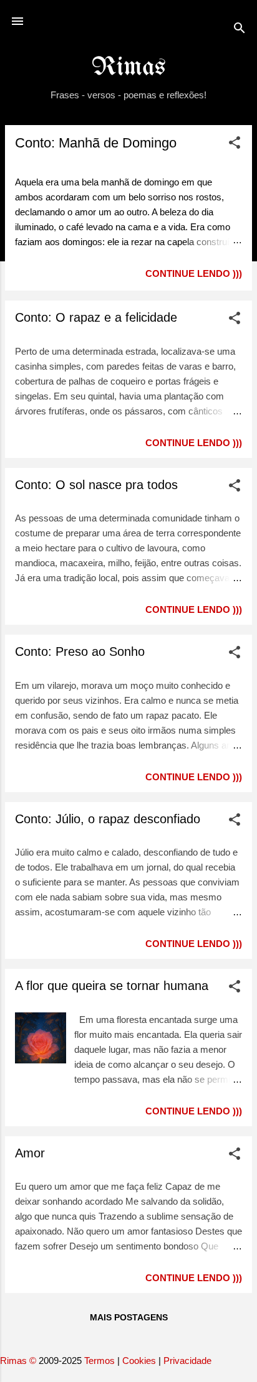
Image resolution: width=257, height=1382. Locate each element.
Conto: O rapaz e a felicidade (96, 317)
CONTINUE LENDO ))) (193, 273)
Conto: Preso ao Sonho (80, 651)
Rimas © (19, 1360)
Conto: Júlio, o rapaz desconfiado (107, 819)
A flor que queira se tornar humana (111, 985)
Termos (99, 1360)
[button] (234, 144)
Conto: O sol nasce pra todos (96, 485)
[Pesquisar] (239, 30)
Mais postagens (129, 1317)
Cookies (139, 1360)
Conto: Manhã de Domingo (96, 143)
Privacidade (187, 1360)
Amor (30, 1153)
